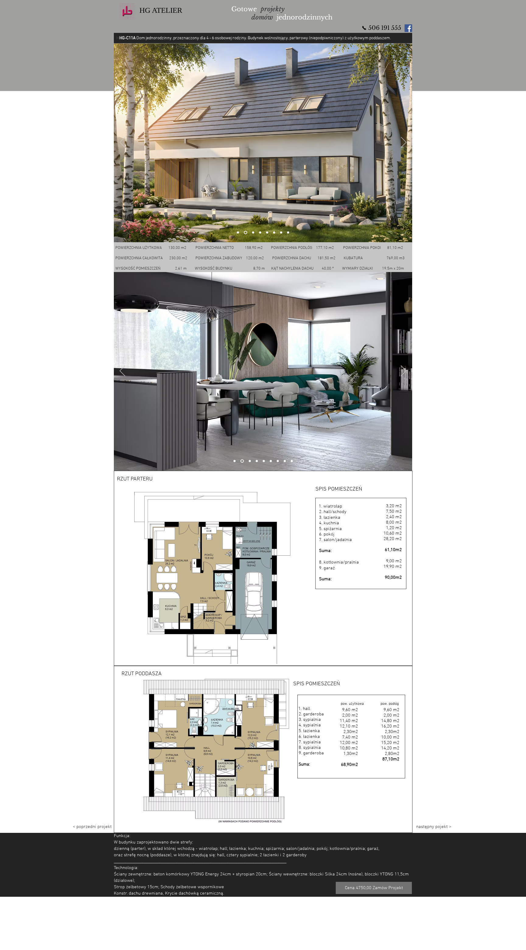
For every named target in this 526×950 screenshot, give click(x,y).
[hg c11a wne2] (241, 461)
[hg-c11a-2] (274, 233)
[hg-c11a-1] (267, 233)
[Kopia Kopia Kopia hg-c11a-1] (252, 232)
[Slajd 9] (292, 461)
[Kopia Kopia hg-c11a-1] (245, 233)
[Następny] (403, 142)
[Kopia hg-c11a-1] (238, 233)
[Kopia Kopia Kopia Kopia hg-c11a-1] (260, 233)
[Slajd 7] (278, 461)
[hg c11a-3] (281, 233)
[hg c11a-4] (288, 233)
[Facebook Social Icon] (408, 28)
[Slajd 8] (285, 461)
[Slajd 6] (271, 461)
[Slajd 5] (264, 461)
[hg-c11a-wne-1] (234, 461)
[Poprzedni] (122, 142)
